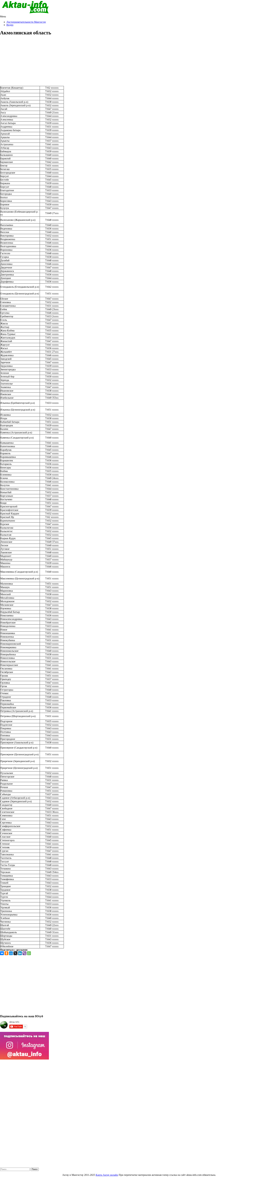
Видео (9, 24)
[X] (15, 953)
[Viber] (24, 953)
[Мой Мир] (11, 953)
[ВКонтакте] (2, 953)
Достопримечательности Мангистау (26, 22)
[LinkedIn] (20, 953)
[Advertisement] (139, 61)
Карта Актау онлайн (107, 1175)
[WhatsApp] (29, 953)
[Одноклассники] (6, 953)
